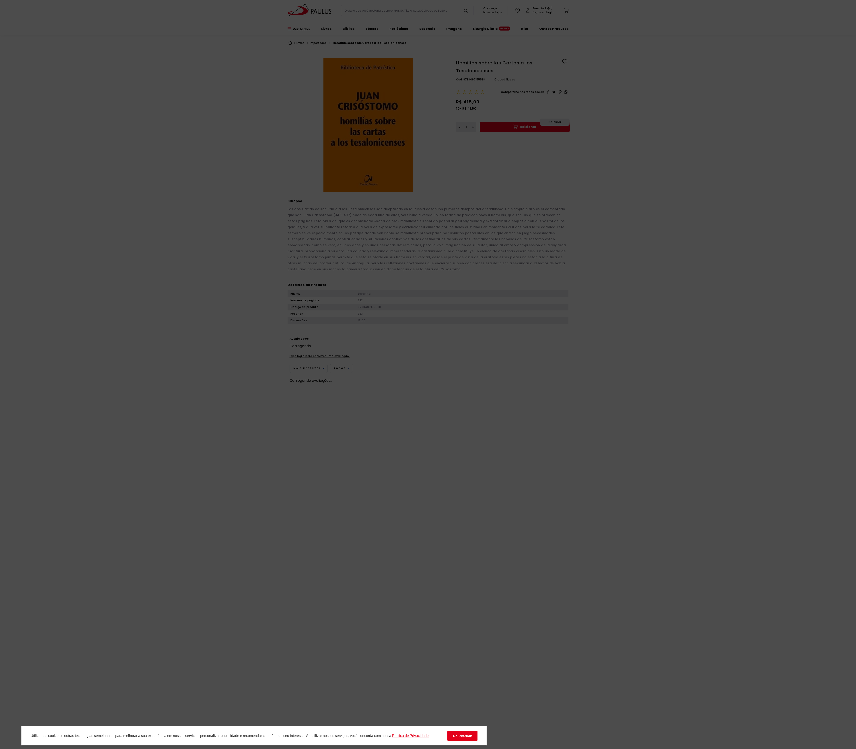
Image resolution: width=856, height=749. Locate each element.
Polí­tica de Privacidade (410, 736)
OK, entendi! (462, 736)
